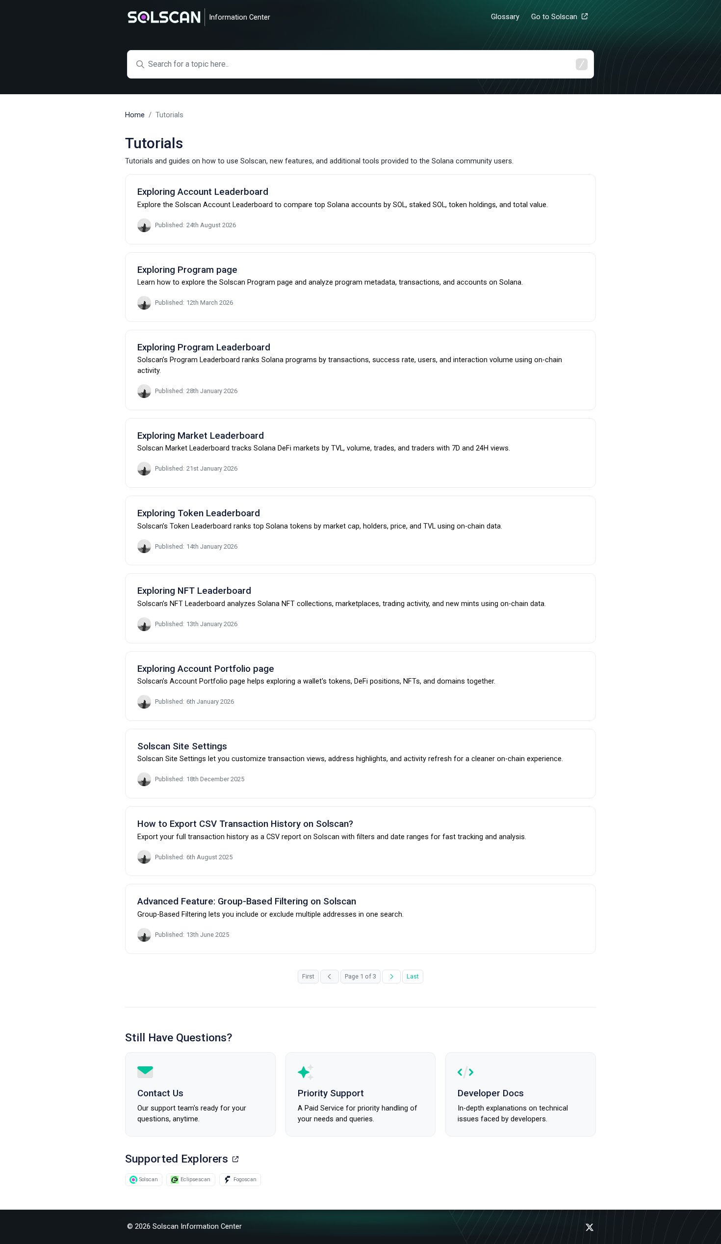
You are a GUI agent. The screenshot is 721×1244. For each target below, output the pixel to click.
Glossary (505, 17)
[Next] (391, 977)
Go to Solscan (554, 17)
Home (135, 115)
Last (413, 976)
